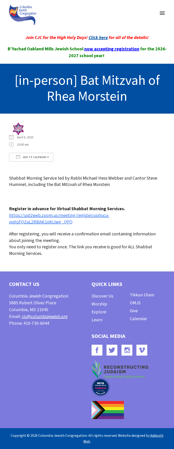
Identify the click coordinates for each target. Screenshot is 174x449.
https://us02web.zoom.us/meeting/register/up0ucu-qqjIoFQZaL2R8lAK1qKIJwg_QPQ (59, 218)
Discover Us (102, 296)
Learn (97, 320)
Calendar (138, 319)
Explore (99, 312)
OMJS (135, 303)
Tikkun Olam (142, 295)
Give (134, 311)
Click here (98, 37)
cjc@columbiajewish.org (45, 316)
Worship (99, 304)
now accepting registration (111, 49)
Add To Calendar (34, 157)
